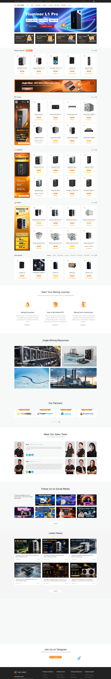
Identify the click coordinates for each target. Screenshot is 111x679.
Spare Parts (45, 677)
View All (55, 523)
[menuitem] (28, 5)
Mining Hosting (17, 1)
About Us (73, 674)
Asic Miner (45, 674)
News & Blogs (74, 677)
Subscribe (55, 657)
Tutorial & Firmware (39, 1)
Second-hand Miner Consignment (28, 1)
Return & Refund (88, 677)
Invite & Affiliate (48, 1)
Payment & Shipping (89, 674)
